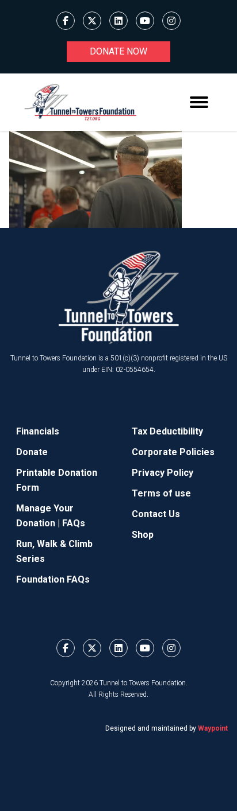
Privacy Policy (162, 472)
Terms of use (161, 493)
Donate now (118, 51)
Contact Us (156, 514)
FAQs (73, 523)
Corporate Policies (173, 452)
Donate (32, 452)
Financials (37, 431)
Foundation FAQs (53, 579)
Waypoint (213, 728)
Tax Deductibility (167, 431)
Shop (143, 534)
